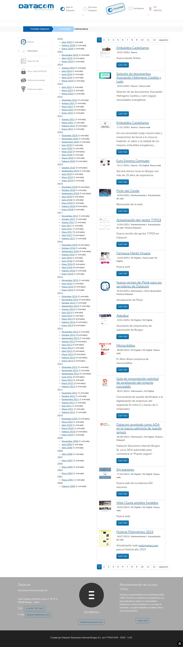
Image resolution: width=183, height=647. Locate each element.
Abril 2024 (67, 77)
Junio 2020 (67, 148)
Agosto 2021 (68, 119)
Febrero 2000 (68, 486)
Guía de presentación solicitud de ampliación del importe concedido (137, 383)
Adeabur (122, 315)
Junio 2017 (67, 228)
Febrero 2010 (68, 431)
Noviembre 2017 (70, 216)
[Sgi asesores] (105, 473)
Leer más (122, 64)
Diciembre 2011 (69, 393)
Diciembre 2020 (69, 135)
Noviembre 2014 (70, 299)
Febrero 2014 (68, 322)
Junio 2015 (67, 283)
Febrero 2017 (68, 238)
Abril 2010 (67, 425)
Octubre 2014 (68, 302)
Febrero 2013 (68, 357)
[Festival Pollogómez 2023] (105, 538)
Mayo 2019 (67, 177)
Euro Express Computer (133, 161)
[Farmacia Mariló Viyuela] (105, 257)
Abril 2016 (67, 267)
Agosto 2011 (68, 402)
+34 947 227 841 (34, 608)
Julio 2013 (67, 344)
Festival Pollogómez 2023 (134, 532)
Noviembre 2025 (70, 55)
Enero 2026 (67, 48)
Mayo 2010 (67, 422)
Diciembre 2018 (69, 187)
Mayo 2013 (67, 347)
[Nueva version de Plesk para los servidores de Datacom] (105, 286)
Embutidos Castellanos (132, 48)
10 (142, 39)
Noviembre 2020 (70, 138)
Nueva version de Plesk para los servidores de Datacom (139, 284)
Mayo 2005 (67, 467)
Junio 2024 (67, 74)
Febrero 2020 (68, 161)
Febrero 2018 (68, 206)
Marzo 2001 (67, 479)
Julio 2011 (67, 405)
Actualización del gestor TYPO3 (138, 220)
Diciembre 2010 (69, 418)
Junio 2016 (67, 261)
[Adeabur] (105, 319)
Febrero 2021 (68, 125)
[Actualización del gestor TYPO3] (105, 223)
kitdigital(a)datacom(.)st (91, 622)
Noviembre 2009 (70, 441)
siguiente (163, 39)
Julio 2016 (67, 257)
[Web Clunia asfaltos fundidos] (105, 506)
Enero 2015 (67, 290)
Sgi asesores (125, 469)
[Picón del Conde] (105, 192)
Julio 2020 (67, 145)
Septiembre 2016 (70, 251)
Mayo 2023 (67, 90)
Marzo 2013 (67, 354)
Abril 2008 (67, 454)
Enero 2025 (67, 61)
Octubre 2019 (68, 167)
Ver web (122, 106)
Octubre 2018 (68, 190)
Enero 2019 (67, 180)
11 (148, 39)
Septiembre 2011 (70, 399)
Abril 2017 (67, 235)
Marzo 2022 (67, 109)
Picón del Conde (127, 191)
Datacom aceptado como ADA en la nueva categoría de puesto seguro (139, 428)
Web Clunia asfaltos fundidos (137, 503)
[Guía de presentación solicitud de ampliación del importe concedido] (105, 382)
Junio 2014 (67, 315)
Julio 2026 (67, 42)
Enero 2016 (67, 273)
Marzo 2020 (67, 158)
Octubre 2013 (68, 335)
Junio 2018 (67, 199)
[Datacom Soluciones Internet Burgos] (36, 7)
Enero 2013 (67, 360)
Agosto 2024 (68, 68)
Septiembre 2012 (70, 373)
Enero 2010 (67, 434)
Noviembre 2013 (70, 331)
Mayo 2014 (67, 319)
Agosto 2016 (68, 254)
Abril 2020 (67, 154)
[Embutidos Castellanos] (105, 51)
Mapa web (142, 620)
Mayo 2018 (67, 203)
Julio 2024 (67, 71)
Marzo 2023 (67, 93)
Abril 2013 (67, 351)
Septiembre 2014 (70, 306)
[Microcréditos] (105, 349)
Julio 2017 (67, 225)
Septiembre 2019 (70, 170)
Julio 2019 (67, 174)
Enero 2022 (67, 113)
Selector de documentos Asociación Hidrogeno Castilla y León (138, 78)
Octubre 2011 (68, 396)
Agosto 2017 (68, 222)
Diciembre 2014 (69, 296)
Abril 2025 (67, 58)
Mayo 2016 (67, 264)
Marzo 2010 (67, 428)
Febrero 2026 (68, 45)
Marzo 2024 (67, 80)
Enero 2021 (67, 129)
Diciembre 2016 (69, 245)
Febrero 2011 (68, 412)
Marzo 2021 (67, 122)
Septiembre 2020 (70, 142)
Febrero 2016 (68, 270)
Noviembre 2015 (70, 280)
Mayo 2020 (67, 151)
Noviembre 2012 (70, 370)
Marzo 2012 (67, 383)
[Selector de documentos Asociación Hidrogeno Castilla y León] (105, 75)
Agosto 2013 (68, 341)
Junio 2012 (67, 376)
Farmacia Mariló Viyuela (133, 253)
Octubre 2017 (68, 219)
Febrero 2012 (68, 386)
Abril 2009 (67, 447)
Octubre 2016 (68, 248)
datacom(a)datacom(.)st (38, 614)
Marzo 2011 (67, 409)
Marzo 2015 (67, 286)
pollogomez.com (148, 545)
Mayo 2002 (67, 473)
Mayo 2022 (67, 106)
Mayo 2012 (67, 380)
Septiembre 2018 (70, 193)
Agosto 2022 (68, 103)
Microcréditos (125, 345)
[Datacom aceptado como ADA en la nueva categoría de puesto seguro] (105, 424)
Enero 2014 (67, 325)
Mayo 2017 (67, 232)
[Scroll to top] (177, 641)
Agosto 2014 (68, 309)
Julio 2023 (67, 87)
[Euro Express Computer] (105, 162)
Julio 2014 (67, 312)
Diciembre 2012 (69, 367)
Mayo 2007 (67, 460)
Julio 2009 (67, 444)
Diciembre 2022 (69, 100)
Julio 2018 (67, 196)
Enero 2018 (67, 209)
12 (154, 39)
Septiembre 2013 (70, 338)
